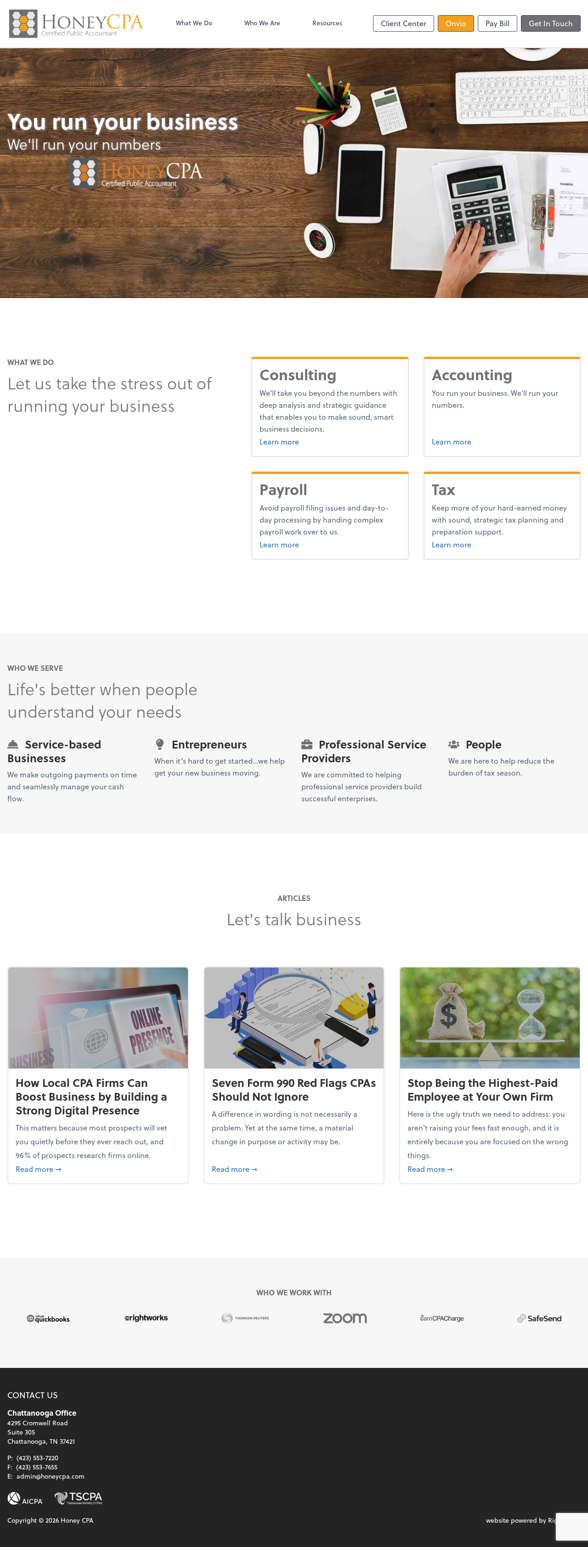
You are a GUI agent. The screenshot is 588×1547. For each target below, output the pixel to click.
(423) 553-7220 (37, 1458)
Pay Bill (497, 23)
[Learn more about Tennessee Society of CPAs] (78, 1498)
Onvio (456, 23)
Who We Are (262, 23)
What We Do (194, 23)
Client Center (403, 23)
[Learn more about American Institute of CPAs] (25, 1498)
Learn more (309, 441)
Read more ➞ (98, 1168)
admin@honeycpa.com (51, 1476)
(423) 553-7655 (36, 1467)
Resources (327, 23)
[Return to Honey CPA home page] (76, 23)
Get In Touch (551, 23)
